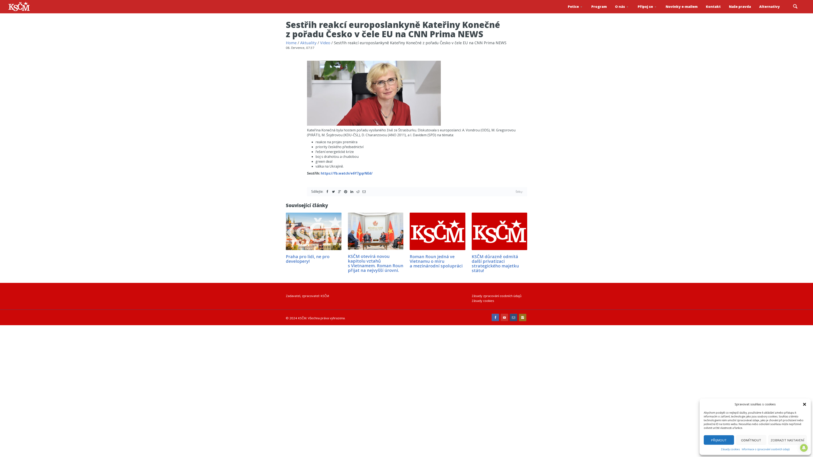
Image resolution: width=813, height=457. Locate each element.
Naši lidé (627, 12)
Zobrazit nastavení (787, 440)
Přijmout (719, 440)
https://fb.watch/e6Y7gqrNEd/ (347, 173)
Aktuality (308, 42)
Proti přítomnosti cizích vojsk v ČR (579, 11)
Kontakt (713, 6)
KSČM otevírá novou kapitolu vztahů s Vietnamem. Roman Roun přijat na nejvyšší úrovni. (375, 263)
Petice (573, 6)
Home (291, 42)
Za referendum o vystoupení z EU (580, 11)
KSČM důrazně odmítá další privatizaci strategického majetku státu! (495, 263)
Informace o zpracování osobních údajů (766, 449)
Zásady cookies (730, 449)
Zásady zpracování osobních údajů (496, 296)
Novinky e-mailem (682, 6)
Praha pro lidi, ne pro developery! (307, 259)
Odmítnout (751, 440)
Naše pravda (740, 6)
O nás (620, 6)
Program (599, 6)
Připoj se (645, 6)
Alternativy (769, 6)
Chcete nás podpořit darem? (627, 11)
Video (325, 42)
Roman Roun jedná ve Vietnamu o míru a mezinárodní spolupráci (436, 261)
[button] (804, 404)
